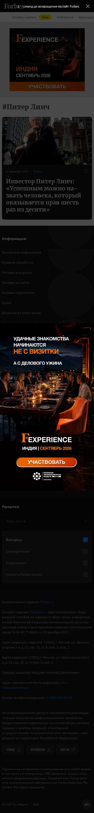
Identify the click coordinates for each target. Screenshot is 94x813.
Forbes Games (30, 17)
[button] (88, 6)
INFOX (64, 749)
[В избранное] (86, 171)
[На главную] (14, 6)
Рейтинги (65, 17)
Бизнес (38, 171)
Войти (63, 6)
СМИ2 (10, 749)
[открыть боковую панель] (76, 6)
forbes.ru (47, 602)
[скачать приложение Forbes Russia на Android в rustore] (20, 438)
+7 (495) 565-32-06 (58, 697)
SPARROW (37, 749)
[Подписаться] (86, 521)
